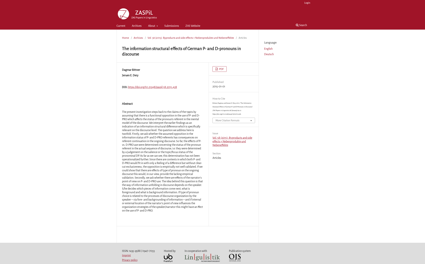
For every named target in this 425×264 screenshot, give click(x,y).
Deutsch (269, 54)
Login (307, 2)
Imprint (126, 255)
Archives (137, 25)
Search (303, 25)
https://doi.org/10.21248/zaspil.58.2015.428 (152, 87)
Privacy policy (130, 260)
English (268, 48)
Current (121, 25)
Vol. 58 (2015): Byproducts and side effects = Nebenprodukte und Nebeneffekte (191, 37)
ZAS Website (192, 25)
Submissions (171, 25)
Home (125, 37)
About (152, 25)
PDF (221, 69)
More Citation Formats (227, 120)
